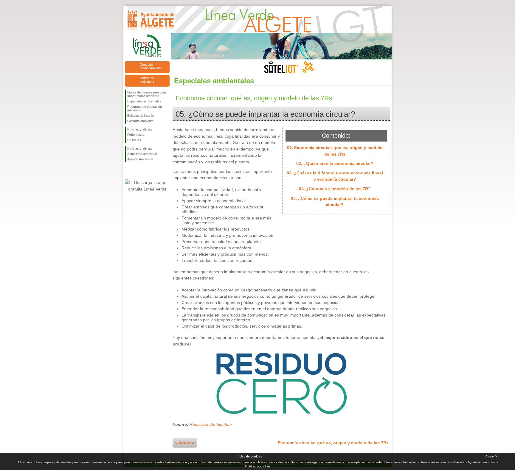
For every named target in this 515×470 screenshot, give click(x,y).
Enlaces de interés (140, 115)
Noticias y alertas (139, 129)
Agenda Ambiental (140, 159)
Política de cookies (258, 466)
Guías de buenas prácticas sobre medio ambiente (147, 94)
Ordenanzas (136, 134)
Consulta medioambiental (151, 66)
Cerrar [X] (492, 456)
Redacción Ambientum (211, 424)
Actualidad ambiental (142, 154)
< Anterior (185, 442)
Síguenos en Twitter (138, 171)
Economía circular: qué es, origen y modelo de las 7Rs (333, 442)
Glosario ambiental (140, 121)
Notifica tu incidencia (147, 79)
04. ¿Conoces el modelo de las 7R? (335, 188)
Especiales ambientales (144, 101)
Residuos (134, 140)
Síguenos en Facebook (128, 171)
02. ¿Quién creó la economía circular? (334, 163)
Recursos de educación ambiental (144, 108)
